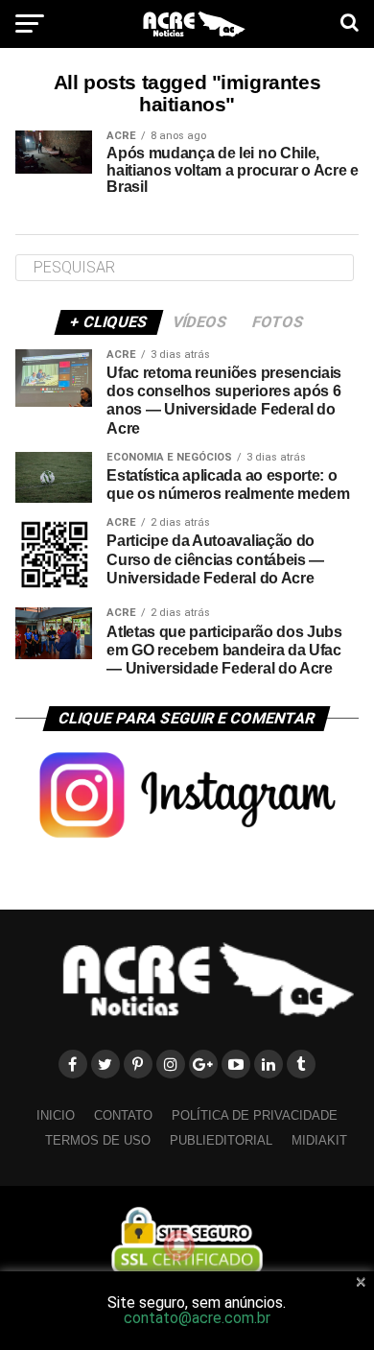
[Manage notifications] (179, 1245)
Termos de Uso (98, 1140)
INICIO (55, 1115)
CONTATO (123, 1115)
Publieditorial (221, 1140)
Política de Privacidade (255, 1115)
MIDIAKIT (319, 1140)
